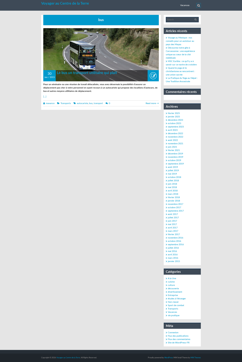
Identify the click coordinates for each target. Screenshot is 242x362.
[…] (44, 96)
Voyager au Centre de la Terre (65, 3)
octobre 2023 (174, 123)
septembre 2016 (176, 244)
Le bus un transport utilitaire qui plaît (87, 73)
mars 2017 (173, 231)
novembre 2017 (175, 204)
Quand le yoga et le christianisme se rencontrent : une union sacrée (180, 71)
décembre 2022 (175, 133)
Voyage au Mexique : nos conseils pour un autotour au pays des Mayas (180, 41)
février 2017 (174, 234)
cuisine (171, 282)
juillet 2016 (173, 248)
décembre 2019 (175, 154)
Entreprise (173, 295)
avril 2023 (173, 130)
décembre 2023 (175, 120)
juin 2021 (172, 147)
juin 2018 (172, 184)
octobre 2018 (174, 177)
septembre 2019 (176, 164)
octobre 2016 (174, 241)
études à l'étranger (177, 299)
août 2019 (173, 167)
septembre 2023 (176, 127)
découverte (173, 288)
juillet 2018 (173, 180)
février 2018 (174, 197)
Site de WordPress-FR (178, 343)
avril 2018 (173, 191)
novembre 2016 (175, 238)
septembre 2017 (176, 211)
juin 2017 (172, 221)
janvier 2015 (174, 261)
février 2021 (174, 150)
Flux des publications (178, 336)
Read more (152, 103)
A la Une (172, 278)
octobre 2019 (174, 160)
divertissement (175, 292)
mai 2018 (172, 187)
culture (171, 285)
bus (91, 103)
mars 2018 (173, 194)
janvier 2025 (174, 117)
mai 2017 (172, 224)
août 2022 (173, 140)
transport (98, 103)
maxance (50, 103)
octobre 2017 (174, 207)
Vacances (184, 5)
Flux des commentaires (179, 339)
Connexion (173, 332)
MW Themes (195, 358)
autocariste (82, 103)
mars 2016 (173, 258)
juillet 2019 (173, 170)
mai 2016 (172, 251)
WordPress (168, 358)
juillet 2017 (173, 217)
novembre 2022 (175, 137)
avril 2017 (173, 228)
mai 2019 (172, 174)
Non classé (173, 302)
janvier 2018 (174, 201)
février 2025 (174, 113)
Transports (66, 103)
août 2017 (173, 214)
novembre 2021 (175, 143)
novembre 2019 (175, 157)
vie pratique (173, 315)
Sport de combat (176, 305)
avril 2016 (173, 254)
